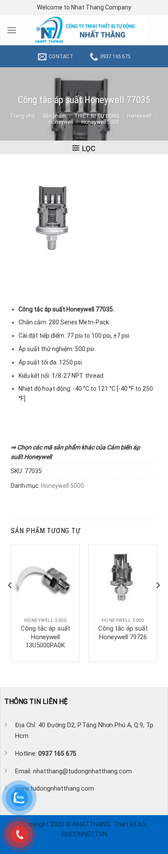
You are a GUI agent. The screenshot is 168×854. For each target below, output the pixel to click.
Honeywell (139, 116)
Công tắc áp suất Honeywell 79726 (123, 633)
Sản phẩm (54, 116)
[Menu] (11, 30)
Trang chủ (22, 116)
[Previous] (10, 602)
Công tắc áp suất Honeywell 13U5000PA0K (45, 637)
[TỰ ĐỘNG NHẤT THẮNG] (89, 30)
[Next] (157, 602)
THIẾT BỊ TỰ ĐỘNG (96, 116)
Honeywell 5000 (100, 122)
